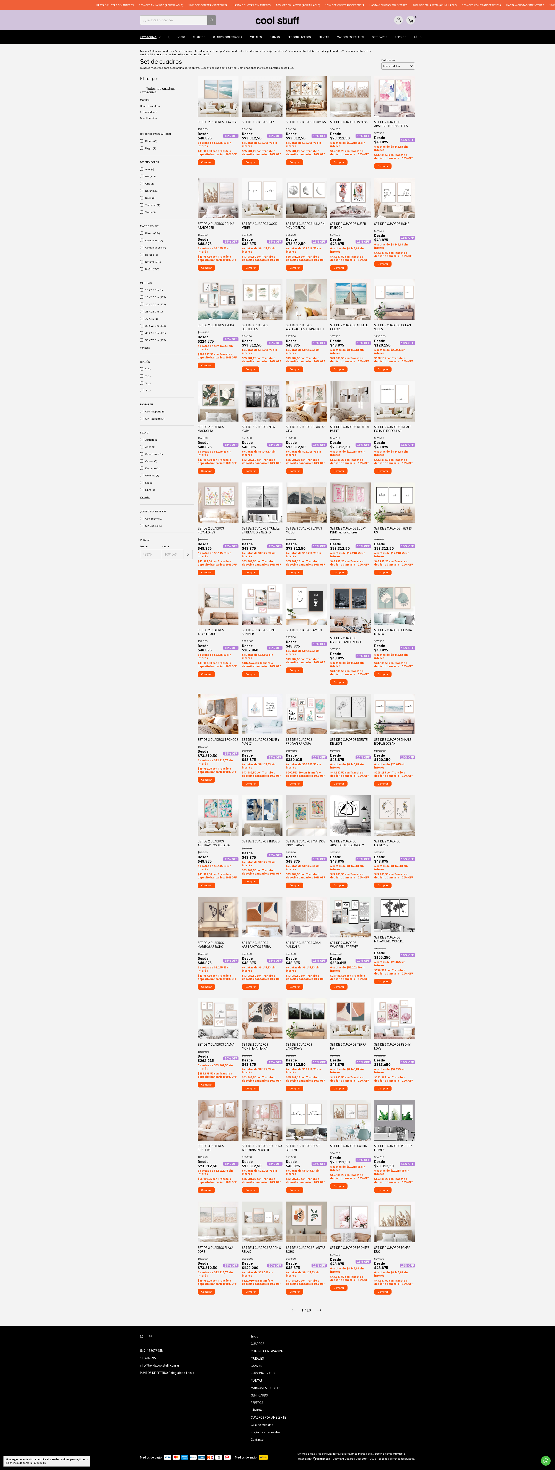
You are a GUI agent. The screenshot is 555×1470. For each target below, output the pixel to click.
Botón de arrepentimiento (390, 1453)
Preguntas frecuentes (266, 1432)
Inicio (180, 37)
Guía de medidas (262, 1425)
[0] (410, 20)
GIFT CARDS (379, 37)
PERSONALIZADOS (299, 37)
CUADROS (199, 37)
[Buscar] (211, 20)
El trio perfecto (148, 112)
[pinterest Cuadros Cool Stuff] (150, 1336)
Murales (145, 99)
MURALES (256, 37)
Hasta (165, 546)
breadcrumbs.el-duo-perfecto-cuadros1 (218, 51)
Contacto (257, 1440)
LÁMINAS (257, 1410)
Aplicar (188, 554)
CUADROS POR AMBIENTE (268, 1417)
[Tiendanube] (314, 1459)
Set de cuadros (183, 51)
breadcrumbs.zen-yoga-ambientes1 (266, 51)
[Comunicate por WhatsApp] (546, 1461)
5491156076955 (151, 1351)
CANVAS (275, 37)
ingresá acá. (365, 1453)
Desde (143, 546)
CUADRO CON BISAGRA (227, 37)
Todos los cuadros (161, 51)
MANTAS (324, 37)
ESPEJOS (400, 37)
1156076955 (148, 1358)
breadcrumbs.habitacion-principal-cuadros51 (318, 51)
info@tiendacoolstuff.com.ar (159, 1365)
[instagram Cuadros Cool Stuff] (141, 1336)
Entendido (40, 1462)
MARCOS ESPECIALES (350, 37)
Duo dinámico (148, 118)
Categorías (148, 37)
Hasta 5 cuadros (150, 106)
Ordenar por (388, 60)
